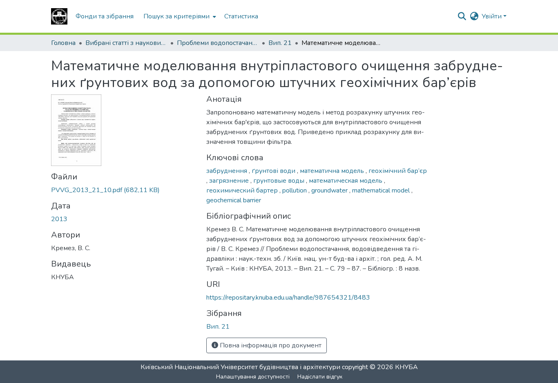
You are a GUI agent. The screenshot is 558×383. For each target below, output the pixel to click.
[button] (59, 16)
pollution (295, 190)
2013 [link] (59, 219)
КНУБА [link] (406, 367)
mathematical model (381, 190)
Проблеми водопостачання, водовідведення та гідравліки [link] (218, 42)
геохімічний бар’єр (397, 170)
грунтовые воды (279, 180)
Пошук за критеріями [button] (176, 16)
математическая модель (346, 180)
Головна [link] (63, 42)
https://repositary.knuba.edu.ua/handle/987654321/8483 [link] (288, 297)
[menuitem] (179, 16)
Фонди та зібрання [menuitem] (105, 16)
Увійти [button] (492, 16)
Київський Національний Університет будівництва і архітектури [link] (240, 367)
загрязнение (229, 180)
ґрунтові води (274, 170)
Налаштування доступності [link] (253, 377)
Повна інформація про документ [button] (269, 345)
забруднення (227, 170)
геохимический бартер (242, 190)
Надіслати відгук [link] (319, 377)
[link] (123, 190)
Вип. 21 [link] (280, 42)
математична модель (333, 170)
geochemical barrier (233, 200)
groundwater (330, 190)
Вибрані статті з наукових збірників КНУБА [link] (126, 42)
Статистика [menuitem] (241, 16)
